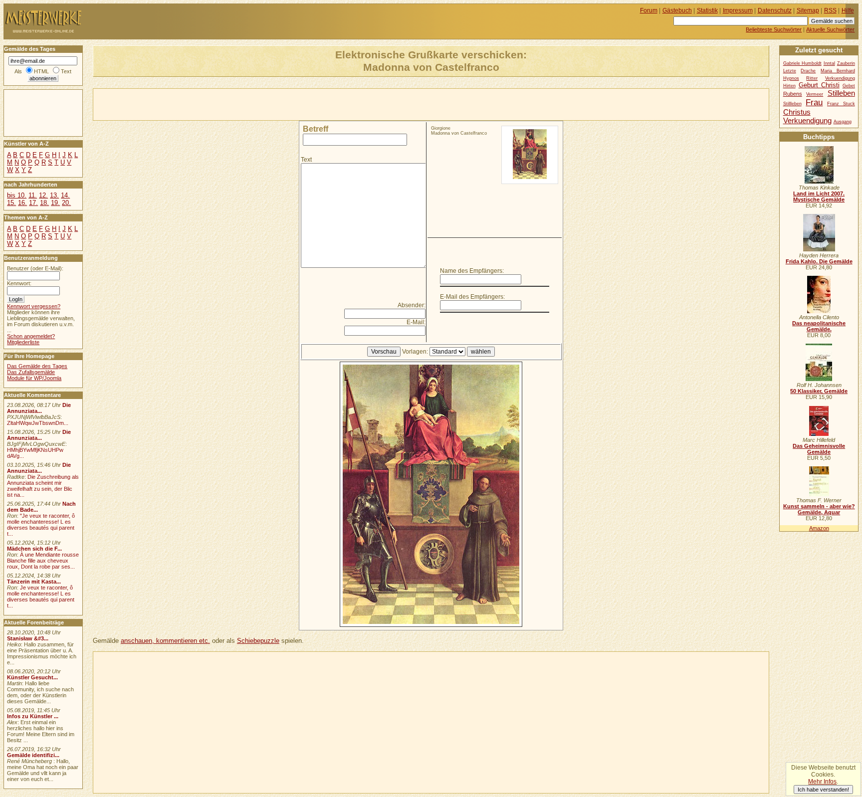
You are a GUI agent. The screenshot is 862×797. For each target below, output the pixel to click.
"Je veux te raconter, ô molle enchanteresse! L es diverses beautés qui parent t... (41, 525)
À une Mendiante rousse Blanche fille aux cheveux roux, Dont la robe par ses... (43, 561)
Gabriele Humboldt (802, 63)
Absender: (412, 305)
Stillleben (792, 103)
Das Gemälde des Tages (37, 366)
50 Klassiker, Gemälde (819, 391)
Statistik (707, 10)
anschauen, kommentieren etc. (165, 640)
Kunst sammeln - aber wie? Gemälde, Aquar (819, 509)
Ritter (812, 78)
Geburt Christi (819, 85)
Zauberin (846, 63)
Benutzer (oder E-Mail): (35, 268)
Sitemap (808, 10)
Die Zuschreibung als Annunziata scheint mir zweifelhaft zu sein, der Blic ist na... (43, 486)
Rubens (792, 94)
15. (11, 202)
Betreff (315, 129)
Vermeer (814, 94)
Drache (808, 70)
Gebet (849, 85)
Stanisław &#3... (27, 638)
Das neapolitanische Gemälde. (819, 326)
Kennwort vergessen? (33, 306)
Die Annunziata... (39, 408)
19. (55, 202)
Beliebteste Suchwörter (774, 29)
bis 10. (16, 195)
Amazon (819, 528)
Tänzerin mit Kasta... (34, 582)
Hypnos (791, 78)
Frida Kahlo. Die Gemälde (819, 261)
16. (22, 202)
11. (32, 195)
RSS (830, 10)
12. (43, 195)
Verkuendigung (807, 120)
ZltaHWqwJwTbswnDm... (37, 423)
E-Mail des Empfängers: (472, 296)
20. (66, 202)
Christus (797, 112)
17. (33, 202)
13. (54, 195)
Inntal (829, 63)
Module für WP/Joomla (34, 378)
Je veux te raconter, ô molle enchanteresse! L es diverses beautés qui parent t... (40, 596)
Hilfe (848, 10)
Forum (648, 10)
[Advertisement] (210, 104)
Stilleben (841, 93)
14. (65, 195)
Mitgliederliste (23, 342)
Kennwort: (19, 283)
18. (44, 202)
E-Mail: (416, 322)
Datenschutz (775, 10)
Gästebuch (677, 10)
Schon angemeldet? (31, 336)
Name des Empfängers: (472, 270)
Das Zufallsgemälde (31, 372)
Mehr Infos (822, 781)
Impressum (738, 10)
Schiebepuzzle (258, 640)
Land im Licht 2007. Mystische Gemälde (819, 196)
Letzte (789, 70)
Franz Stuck (841, 103)
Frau (814, 102)
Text (306, 159)
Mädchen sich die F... (34, 549)
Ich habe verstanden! (823, 790)
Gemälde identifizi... (33, 755)
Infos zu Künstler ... (32, 716)
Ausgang (843, 121)
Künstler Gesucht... (32, 677)
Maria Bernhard (838, 70)
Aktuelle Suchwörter (830, 29)
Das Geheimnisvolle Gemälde (819, 449)
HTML (41, 71)
